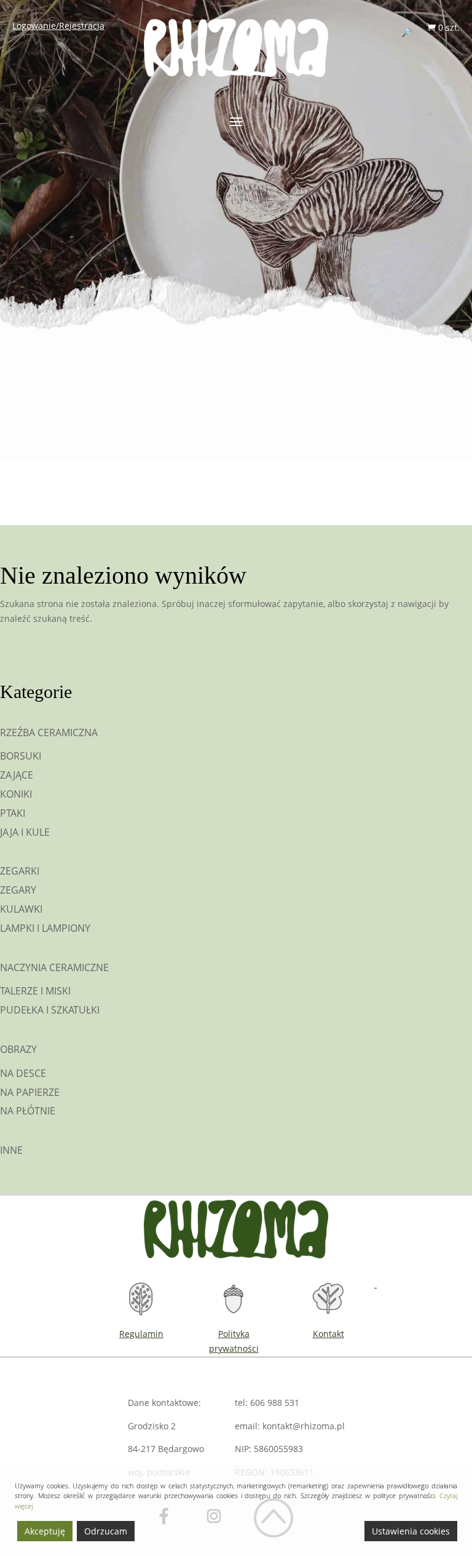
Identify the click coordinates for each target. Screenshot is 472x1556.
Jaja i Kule (25, 832)
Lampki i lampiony (45, 928)
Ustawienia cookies (411, 1531)
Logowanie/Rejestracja (58, 25)
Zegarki (19, 871)
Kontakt (328, 1334)
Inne (11, 1150)
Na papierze (30, 1092)
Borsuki (20, 756)
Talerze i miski (35, 991)
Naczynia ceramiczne (54, 967)
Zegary (18, 890)
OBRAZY (18, 1049)
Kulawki (21, 909)
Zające (16, 775)
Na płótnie (27, 1110)
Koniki (16, 794)
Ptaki (12, 813)
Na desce (23, 1073)
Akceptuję (45, 1531)
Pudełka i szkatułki (50, 1010)
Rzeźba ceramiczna (49, 732)
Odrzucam (105, 1531)
